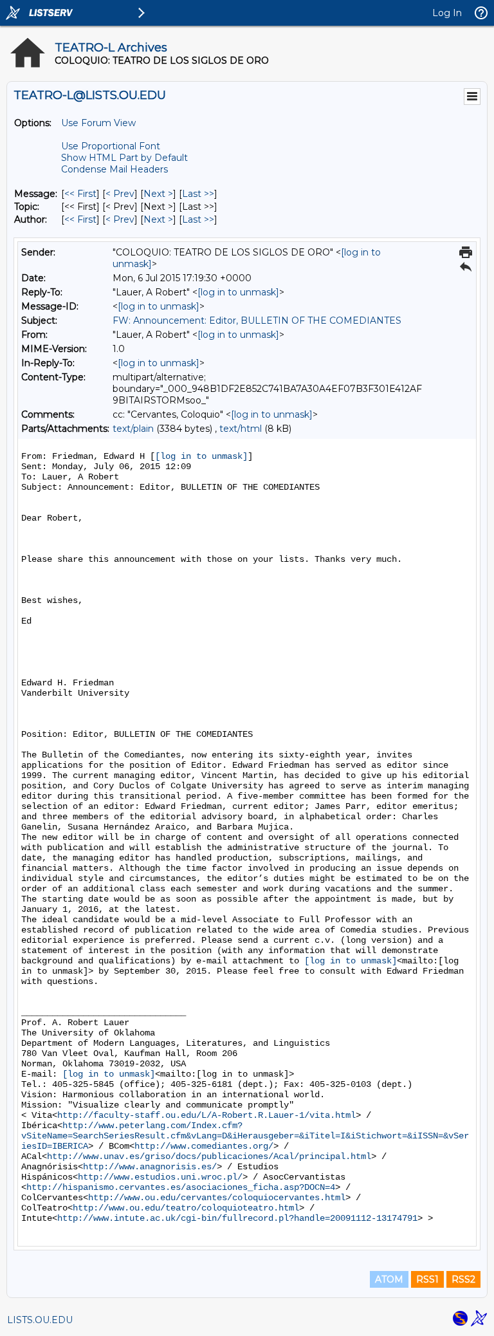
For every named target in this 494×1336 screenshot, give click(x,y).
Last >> (198, 193)
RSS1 (427, 1279)
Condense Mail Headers (114, 169)
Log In (447, 13)
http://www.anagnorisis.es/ (150, 1167)
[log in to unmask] (238, 292)
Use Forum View (98, 123)
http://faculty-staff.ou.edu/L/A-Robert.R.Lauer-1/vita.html (206, 1115)
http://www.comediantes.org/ (203, 1146)
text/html (240, 428)
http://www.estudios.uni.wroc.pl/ (160, 1177)
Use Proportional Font (110, 146)
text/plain (133, 428)
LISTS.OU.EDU (40, 1320)
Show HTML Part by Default (124, 157)
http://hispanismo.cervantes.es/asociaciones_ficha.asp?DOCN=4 (180, 1187)
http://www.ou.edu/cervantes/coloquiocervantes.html (216, 1197)
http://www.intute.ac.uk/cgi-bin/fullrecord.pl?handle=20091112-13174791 (237, 1218)
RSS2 (463, 1279)
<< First (80, 193)
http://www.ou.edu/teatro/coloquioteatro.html (186, 1208)
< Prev (119, 193)
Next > (158, 193)
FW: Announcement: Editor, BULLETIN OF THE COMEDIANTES (257, 320)
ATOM (389, 1279)
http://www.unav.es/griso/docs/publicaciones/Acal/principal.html (209, 1156)
